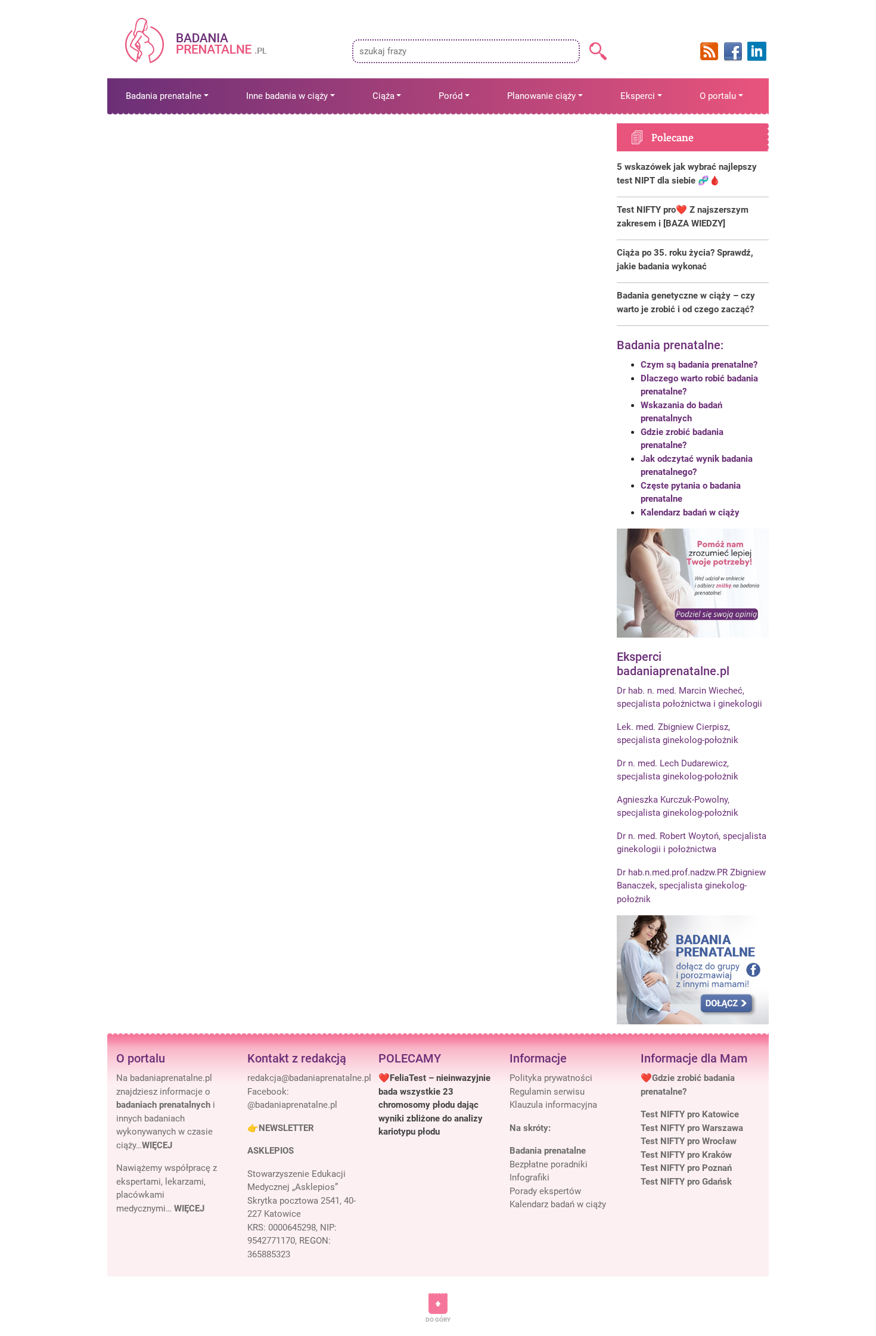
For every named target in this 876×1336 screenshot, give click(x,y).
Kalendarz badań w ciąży (690, 512)
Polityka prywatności (551, 1078)
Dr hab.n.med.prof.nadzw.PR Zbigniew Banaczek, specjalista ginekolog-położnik (691, 886)
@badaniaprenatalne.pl (292, 1104)
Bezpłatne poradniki (549, 1164)
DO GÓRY (438, 1319)
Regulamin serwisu (547, 1091)
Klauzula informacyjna (553, 1104)
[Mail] (309, 1078)
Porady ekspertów (545, 1191)
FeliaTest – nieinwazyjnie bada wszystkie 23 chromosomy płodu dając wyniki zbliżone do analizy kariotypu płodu (434, 1105)
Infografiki (529, 1177)
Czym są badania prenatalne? (699, 364)
